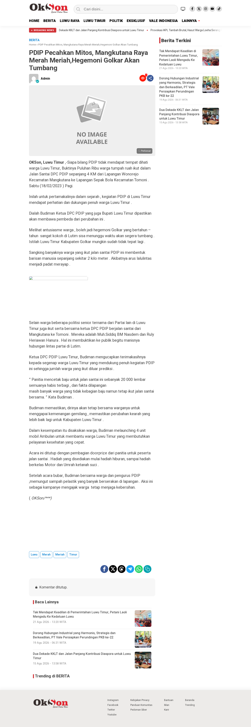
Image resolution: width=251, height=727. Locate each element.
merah (46, 555)
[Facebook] (192, 9)
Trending (190, 705)
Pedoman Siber (138, 710)
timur (73, 555)
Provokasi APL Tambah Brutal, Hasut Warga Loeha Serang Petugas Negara (176, 30)
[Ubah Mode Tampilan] (183, 9)
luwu (34, 555)
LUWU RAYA (70, 21)
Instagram (113, 700)
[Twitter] (199, 9)
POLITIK (116, 21)
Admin (45, 78)
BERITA (49, 21)
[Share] (150, 78)
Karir (166, 710)
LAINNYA (189, 21)
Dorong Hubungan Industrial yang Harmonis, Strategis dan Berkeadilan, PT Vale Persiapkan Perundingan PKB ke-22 (179, 87)
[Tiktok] (219, 9)
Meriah (60, 555)
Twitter (111, 710)
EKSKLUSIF (136, 21)
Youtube (111, 714)
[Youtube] (212, 9)
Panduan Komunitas (141, 705)
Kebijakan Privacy (139, 700)
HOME (34, 21)
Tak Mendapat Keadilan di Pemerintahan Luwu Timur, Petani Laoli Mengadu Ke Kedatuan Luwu (178, 58)
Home (32, 44)
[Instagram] (206, 9)
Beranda (189, 700)
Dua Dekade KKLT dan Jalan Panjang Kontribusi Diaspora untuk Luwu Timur (80, 30)
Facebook (112, 705)
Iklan (166, 705)
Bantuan (168, 700)
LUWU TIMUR (94, 21)
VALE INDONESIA (163, 21)
